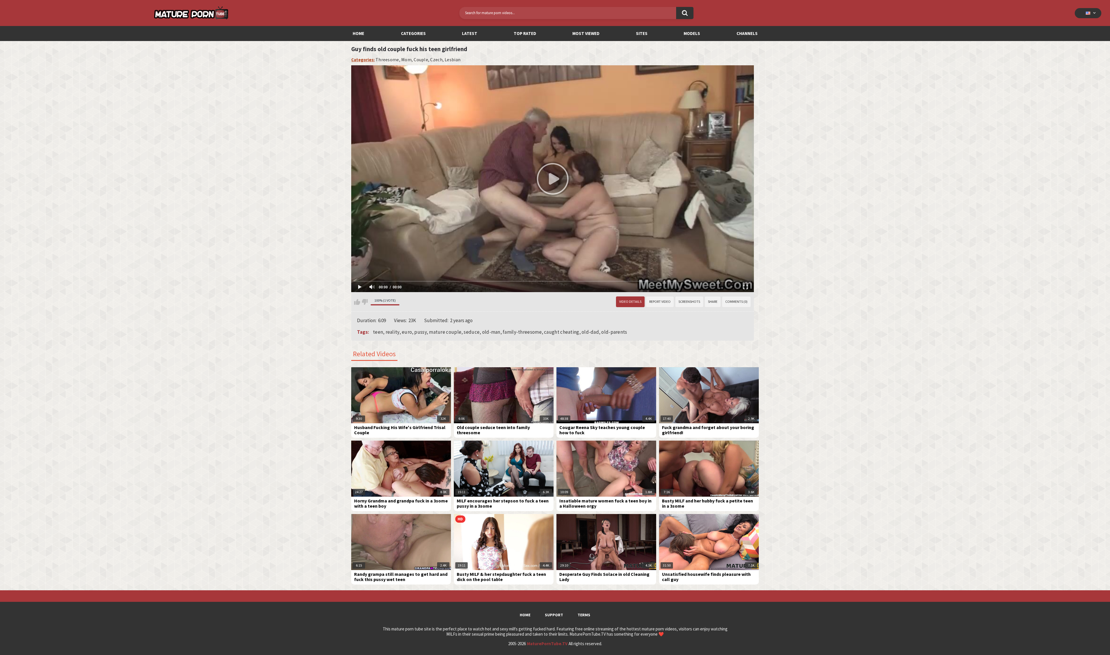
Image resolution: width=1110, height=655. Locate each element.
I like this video (357, 302)
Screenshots (689, 301)
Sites (642, 33)
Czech (436, 59)
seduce (472, 332)
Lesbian (452, 59)
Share (712, 301)
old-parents (614, 332)
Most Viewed (586, 33)
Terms (584, 614)
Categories (413, 33)
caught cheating (561, 332)
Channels (747, 33)
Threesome (387, 59)
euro (407, 332)
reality (392, 332)
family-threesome (522, 332)
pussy (420, 332)
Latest (469, 33)
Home (358, 33)
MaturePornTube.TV (547, 643)
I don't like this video (365, 302)
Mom (406, 59)
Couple (421, 59)
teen (378, 332)
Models (692, 33)
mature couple (445, 332)
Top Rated (525, 33)
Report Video (660, 301)
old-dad (590, 332)
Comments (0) (736, 301)
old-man (491, 332)
